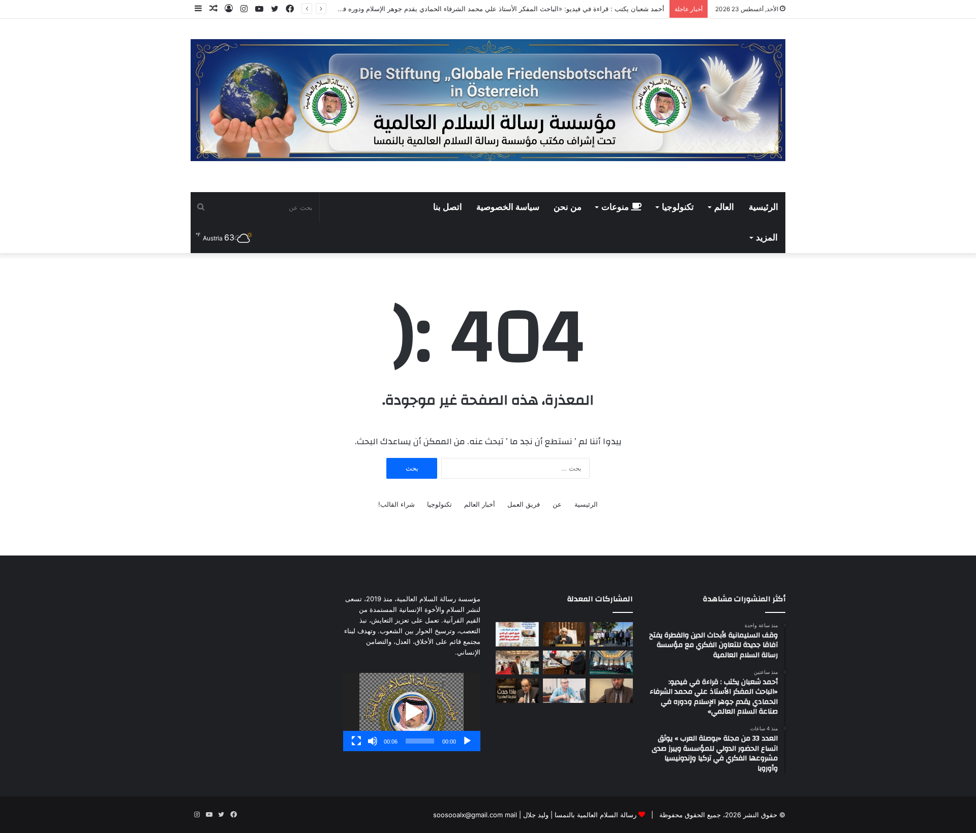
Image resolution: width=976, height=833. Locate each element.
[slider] (420, 741)
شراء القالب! (396, 504)
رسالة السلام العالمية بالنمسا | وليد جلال (578, 815)
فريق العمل (523, 504)
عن (557, 504)
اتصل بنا (447, 207)
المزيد (767, 237)
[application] (411, 712)
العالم (724, 207)
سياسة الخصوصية (507, 207)
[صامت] (373, 741)
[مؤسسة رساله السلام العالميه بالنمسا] (488, 100)
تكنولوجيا (678, 207)
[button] (411, 712)
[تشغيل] (467, 741)
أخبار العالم (479, 504)
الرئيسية (763, 207)
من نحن (568, 207)
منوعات (616, 207)
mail (511, 815)
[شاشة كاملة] (356, 741)
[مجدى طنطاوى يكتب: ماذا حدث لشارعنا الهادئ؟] (517, 690)
